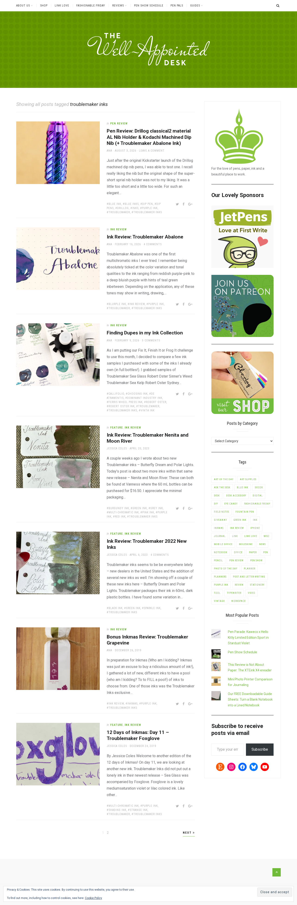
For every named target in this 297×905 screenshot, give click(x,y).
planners (220, 576)
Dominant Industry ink (144, 398)
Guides (195, 5)
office (238, 552)
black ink (116, 608)
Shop (44, 5)
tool (217, 593)
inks (135, 208)
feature (116, 427)
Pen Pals (177, 5)
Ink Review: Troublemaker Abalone (145, 237)
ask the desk (222, 487)
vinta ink (148, 410)
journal (220, 536)
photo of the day (225, 568)
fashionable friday (257, 503)
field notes (221, 512)
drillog (123, 208)
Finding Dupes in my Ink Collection (145, 333)
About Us (23, 5)
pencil (218, 560)
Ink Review (118, 229)
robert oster (156, 402)
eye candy (231, 503)
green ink (139, 508)
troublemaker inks (147, 212)
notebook (220, 552)
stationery (257, 585)
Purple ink (150, 208)
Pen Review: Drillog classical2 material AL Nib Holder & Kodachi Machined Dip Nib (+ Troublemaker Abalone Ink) (149, 137)
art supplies (248, 479)
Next (188, 832)
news (262, 544)
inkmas (132, 703)
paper (253, 552)
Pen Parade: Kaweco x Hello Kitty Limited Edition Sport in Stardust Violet (248, 637)
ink (255, 520)
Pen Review (119, 123)
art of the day (223, 479)
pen (265, 552)
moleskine (246, 544)
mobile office (223, 544)
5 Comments (151, 340)
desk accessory (236, 495)
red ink (120, 516)
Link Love (62, 5)
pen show (256, 560)
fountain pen (245, 512)
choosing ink (138, 393)
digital (258, 495)
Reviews (118, 5)
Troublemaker (119, 212)
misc (266, 536)
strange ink (139, 810)
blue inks (132, 204)
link (235, 536)
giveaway (220, 520)
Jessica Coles (117, 448)
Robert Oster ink (122, 406)
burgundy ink (119, 508)
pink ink (148, 512)
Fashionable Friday (90, 5)
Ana (109, 150)
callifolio (116, 393)
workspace (238, 601)
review (239, 585)
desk (217, 495)
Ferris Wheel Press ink (125, 402)
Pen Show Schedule (148, 5)
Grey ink (156, 508)
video (251, 593)
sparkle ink (152, 608)
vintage (219, 601)
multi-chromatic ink (124, 512)
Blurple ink (117, 304)
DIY (216, 503)
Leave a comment (152, 150)
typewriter (234, 593)
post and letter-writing (249, 576)
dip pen (147, 204)
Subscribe (260, 749)
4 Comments (153, 244)
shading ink (117, 810)
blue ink (115, 204)
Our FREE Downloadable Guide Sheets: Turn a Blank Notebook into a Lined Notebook (250, 699)
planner (249, 568)
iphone (255, 528)
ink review (137, 304)
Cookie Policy (93, 898)
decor (259, 487)
